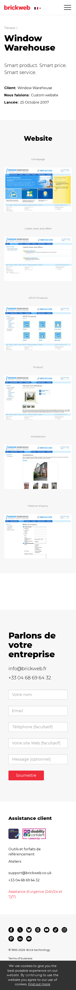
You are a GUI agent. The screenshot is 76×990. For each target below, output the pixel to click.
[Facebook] (11, 930)
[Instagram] (64, 930)
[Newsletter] (28, 939)
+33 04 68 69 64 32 (29, 678)
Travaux (9, 28)
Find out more (39, 984)
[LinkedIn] (20, 939)
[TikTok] (55, 930)
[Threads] (37, 930)
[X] (20, 930)
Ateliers (14, 861)
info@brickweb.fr (27, 668)
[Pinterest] (11, 939)
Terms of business (20, 958)
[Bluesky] (28, 930)
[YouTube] (46, 930)
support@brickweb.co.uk (30, 873)
